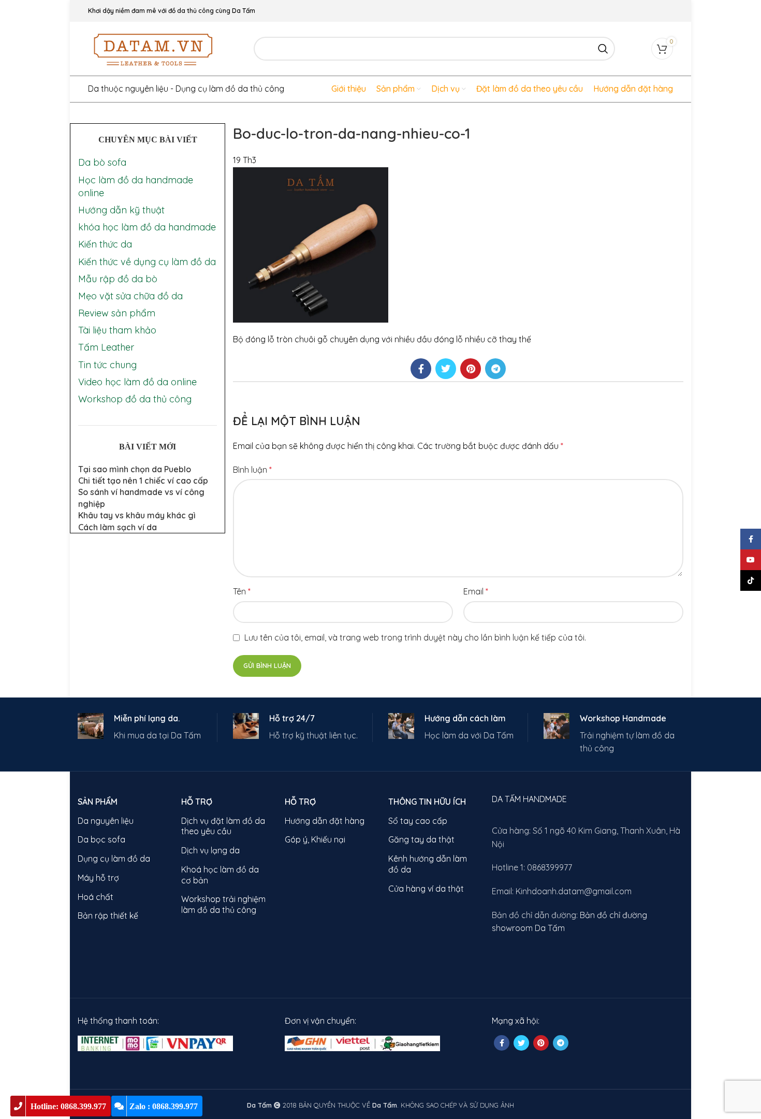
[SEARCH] (603, 49)
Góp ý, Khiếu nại (315, 839)
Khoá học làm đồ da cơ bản (220, 874)
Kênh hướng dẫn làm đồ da (427, 864)
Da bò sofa (102, 162)
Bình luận (252, 469)
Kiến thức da (105, 244)
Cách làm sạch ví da (117, 527)
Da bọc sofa (101, 839)
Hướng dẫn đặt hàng (324, 821)
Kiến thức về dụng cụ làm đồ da (147, 262)
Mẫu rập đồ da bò (117, 279)
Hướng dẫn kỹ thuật (121, 210)
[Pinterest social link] (470, 368)
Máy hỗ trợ (98, 878)
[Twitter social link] (445, 368)
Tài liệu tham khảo (117, 330)
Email (475, 591)
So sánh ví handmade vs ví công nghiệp (141, 497)
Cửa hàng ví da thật (426, 888)
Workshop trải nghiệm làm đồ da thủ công (223, 904)
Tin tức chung (107, 365)
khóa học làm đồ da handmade (147, 227)
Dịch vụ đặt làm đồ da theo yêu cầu (223, 826)
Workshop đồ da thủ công (135, 399)
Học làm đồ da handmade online (135, 186)
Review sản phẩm (116, 313)
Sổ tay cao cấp (417, 821)
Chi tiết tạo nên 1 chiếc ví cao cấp (143, 480)
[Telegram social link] (495, 368)
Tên (242, 591)
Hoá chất (95, 897)
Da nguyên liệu (106, 821)
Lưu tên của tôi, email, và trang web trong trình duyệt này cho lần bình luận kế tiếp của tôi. (415, 637)
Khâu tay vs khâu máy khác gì (137, 515)
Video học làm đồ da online (137, 382)
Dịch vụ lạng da (210, 850)
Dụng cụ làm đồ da (114, 858)
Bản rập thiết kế (108, 915)
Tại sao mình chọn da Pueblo (134, 469)
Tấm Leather (106, 347)
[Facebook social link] (421, 368)
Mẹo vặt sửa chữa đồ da (130, 296)
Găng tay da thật (421, 839)
